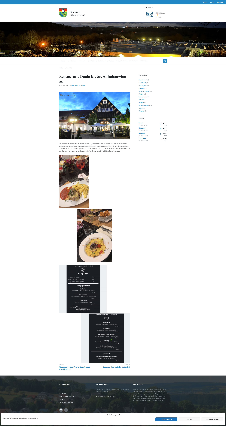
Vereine (141, 111)
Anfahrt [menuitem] (205, 2)
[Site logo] (63, 17)
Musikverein (143, 97)
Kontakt (61, 390)
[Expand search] (165, 61)
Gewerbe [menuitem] (143, 61)
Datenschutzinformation (66, 396)
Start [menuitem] (63, 61)
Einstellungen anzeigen (212, 419)
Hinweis (141, 88)
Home (60, 68)
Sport (141, 108)
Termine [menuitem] (81, 61)
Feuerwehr (142, 83)
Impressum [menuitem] (220, 2)
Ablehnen (189, 419)
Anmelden (62, 399)
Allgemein (81, 86)
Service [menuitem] (109, 61)
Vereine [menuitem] (101, 61)
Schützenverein (144, 105)
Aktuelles (69, 68)
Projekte (141, 100)
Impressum (62, 393)
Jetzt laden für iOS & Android (105, 396)
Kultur (141, 94)
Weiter (127, 364)
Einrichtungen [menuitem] (121, 61)
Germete (75, 12)
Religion (141, 102)
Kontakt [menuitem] (212, 2)
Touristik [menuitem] (133, 61)
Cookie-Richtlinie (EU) (66, 402)
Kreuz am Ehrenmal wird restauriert (116, 367)
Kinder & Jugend (144, 91)
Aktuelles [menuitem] (72, 61)
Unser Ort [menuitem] (91, 61)
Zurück (61, 364)
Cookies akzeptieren (166, 419)
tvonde (74, 86)
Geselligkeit (143, 85)
